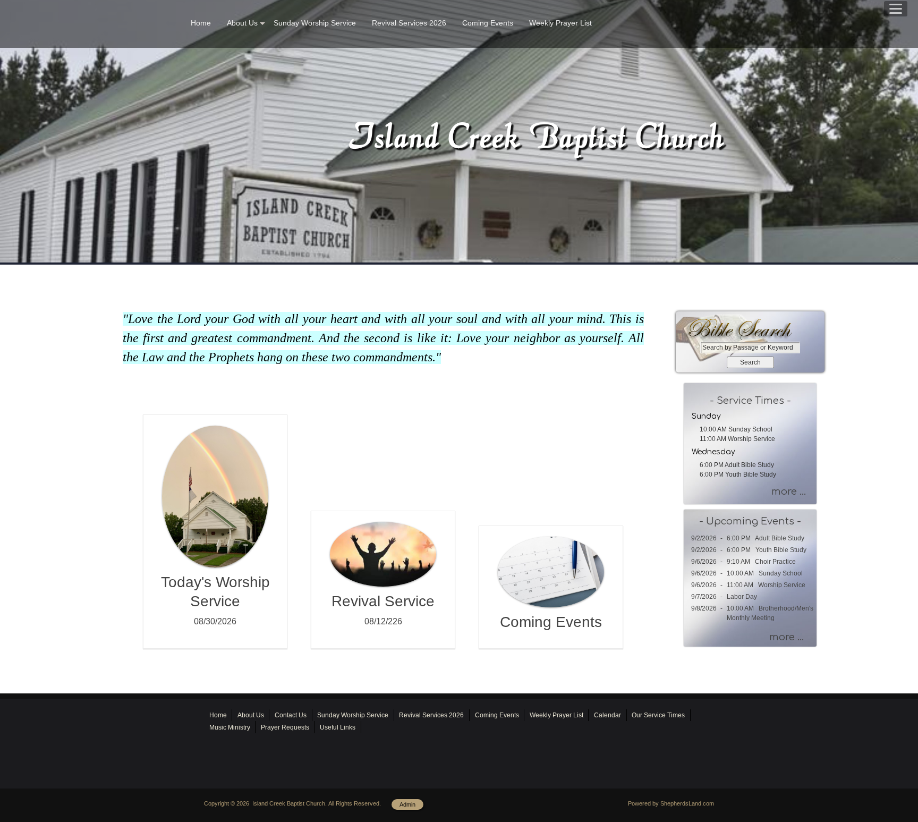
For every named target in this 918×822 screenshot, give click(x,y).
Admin (407, 804)
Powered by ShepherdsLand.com (671, 803)
